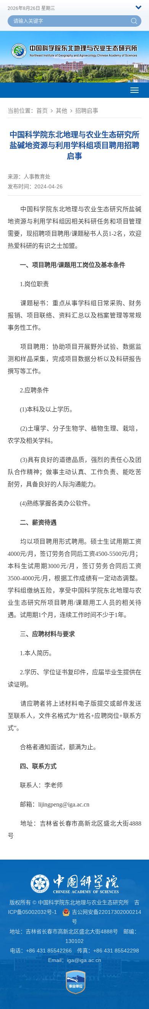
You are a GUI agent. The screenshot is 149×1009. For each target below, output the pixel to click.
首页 (42, 110)
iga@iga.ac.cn (84, 960)
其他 (61, 110)
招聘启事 (86, 110)
